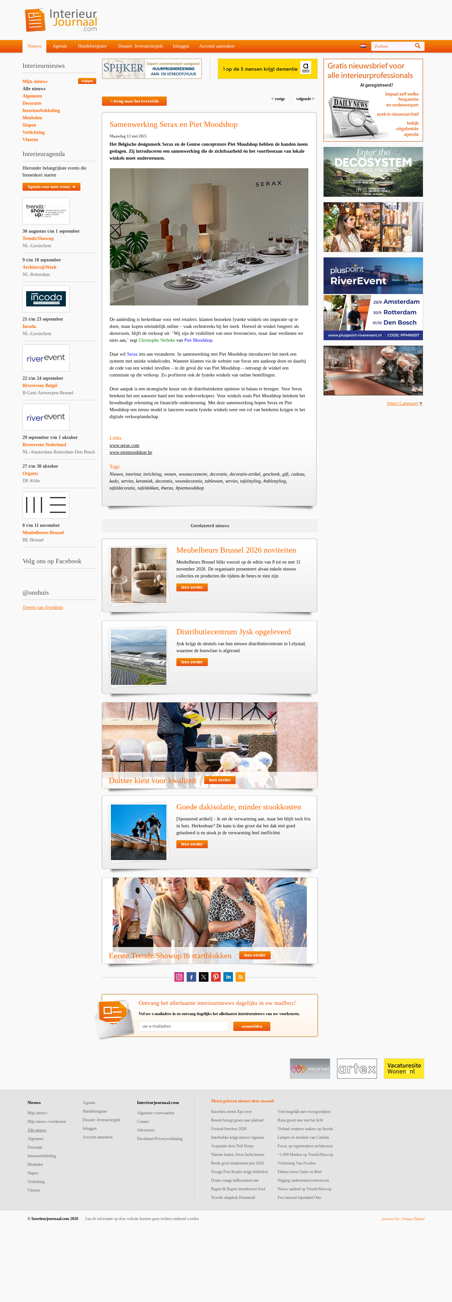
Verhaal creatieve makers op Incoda (305, 1128)
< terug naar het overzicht (134, 101)
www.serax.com (124, 445)
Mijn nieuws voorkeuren (46, 1121)
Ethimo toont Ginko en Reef (300, 1171)
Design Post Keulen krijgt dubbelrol (239, 1171)
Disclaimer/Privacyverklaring (160, 1138)
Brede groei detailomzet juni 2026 (237, 1163)
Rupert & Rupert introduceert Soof (238, 1189)
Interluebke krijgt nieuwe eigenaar (237, 1137)
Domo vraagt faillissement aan (234, 1180)
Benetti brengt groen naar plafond (237, 1120)
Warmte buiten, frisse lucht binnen (237, 1154)
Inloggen (181, 46)
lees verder (192, 587)
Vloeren (30, 139)
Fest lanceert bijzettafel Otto (299, 1197)
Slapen (29, 125)
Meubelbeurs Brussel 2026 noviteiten (236, 550)
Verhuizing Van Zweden (297, 1163)
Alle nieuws (34, 88)
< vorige (278, 99)
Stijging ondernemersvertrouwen (303, 1180)
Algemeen (32, 96)
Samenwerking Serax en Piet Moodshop (174, 124)
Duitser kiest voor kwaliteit (153, 780)
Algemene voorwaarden (155, 1113)
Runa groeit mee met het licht (300, 1120)
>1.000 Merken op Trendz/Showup (305, 1154)
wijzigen (87, 81)
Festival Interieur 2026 (229, 1128)
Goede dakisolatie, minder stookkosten (238, 807)
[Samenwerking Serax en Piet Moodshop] (209, 236)
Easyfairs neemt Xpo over (231, 1111)
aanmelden (252, 1026)
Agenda (60, 46)
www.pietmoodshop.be (131, 452)
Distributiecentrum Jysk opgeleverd (233, 631)
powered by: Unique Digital (403, 1219)
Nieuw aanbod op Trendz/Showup (305, 1189)
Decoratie (32, 103)
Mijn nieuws (35, 81)
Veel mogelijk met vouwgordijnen (304, 1111)
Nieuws (34, 46)
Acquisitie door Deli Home (232, 1146)
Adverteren (146, 1130)
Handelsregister (92, 46)
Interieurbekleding (41, 110)
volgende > (304, 99)
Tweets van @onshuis (43, 607)
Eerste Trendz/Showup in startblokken (170, 955)
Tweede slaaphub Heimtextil (233, 1197)
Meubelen (32, 117)
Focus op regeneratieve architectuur (305, 1146)
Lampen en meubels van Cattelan (303, 1137)
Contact (143, 1121)
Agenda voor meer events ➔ (51, 186)
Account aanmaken (217, 46)
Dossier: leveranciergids (140, 46)
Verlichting (34, 132)
